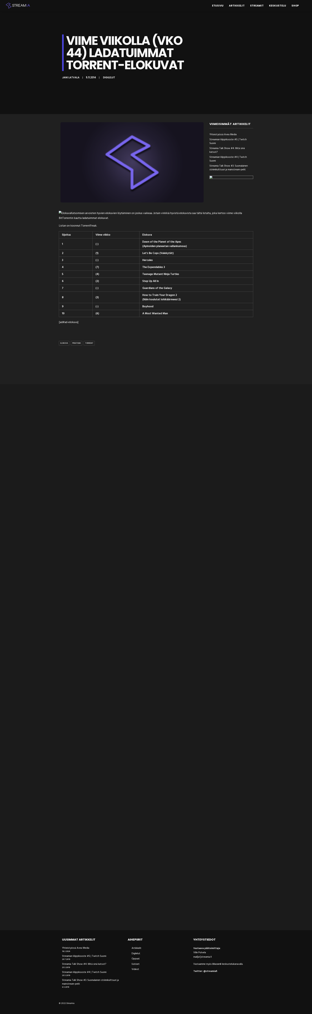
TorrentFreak (89, 226)
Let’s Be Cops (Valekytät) (158, 253)
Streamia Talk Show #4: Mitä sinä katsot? (227, 150)
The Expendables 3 (153, 267)
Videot (135, 969)
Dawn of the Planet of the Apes (161, 242)
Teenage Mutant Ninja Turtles (160, 274)
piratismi (76, 343)
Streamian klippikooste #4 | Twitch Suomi (228, 159)
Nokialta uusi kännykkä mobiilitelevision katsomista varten (102, 919)
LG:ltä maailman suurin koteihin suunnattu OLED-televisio (101, 513)
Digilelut (109, 77)
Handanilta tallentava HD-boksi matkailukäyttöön (96, 648)
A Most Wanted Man (155, 313)
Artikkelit (237, 5)
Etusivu (218, 5)
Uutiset (136, 964)
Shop (295, 5)
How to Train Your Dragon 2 (159, 295)
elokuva (64, 343)
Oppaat (136, 959)
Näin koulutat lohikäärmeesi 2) (162, 299)
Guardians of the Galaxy (157, 288)
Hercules (147, 260)
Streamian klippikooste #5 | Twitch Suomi (228, 141)
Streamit (257, 5)
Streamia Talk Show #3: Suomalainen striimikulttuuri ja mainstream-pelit (228, 167)
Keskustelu (277, 5)
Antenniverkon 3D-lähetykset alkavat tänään (92, 784)
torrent (89, 343)
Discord (216, 964)
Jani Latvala (70, 77)
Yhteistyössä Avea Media (223, 134)
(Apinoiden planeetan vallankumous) (164, 246)
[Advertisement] (156, 365)
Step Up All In (150, 281)
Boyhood (147, 306)
